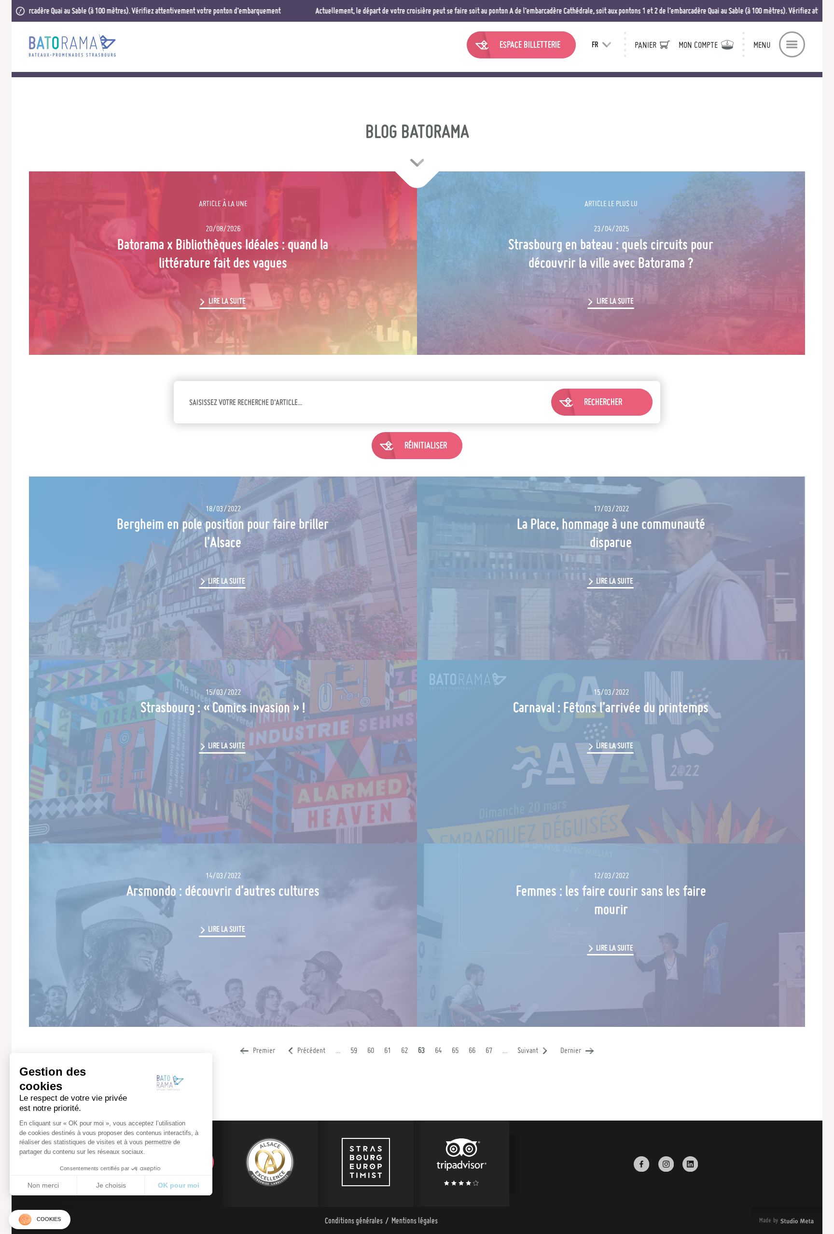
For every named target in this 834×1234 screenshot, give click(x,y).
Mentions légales (414, 1220)
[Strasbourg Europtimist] (366, 1164)
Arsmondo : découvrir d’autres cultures (223, 890)
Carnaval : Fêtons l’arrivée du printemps (611, 707)
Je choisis (111, 1185)
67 (489, 1050)
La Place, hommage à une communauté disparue (611, 533)
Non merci (43, 1185)
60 (370, 1050)
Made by (774, 1220)
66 (472, 1050)
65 (455, 1050)
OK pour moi (178, 1185)
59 (353, 1050)
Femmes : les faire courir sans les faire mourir (611, 900)
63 (421, 1050)
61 (387, 1050)
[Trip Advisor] (461, 1163)
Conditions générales (354, 1220)
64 (438, 1050)
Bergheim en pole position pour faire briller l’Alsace (223, 533)
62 (404, 1050)
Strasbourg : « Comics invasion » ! (222, 707)
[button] (39, 1220)
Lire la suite (227, 301)
